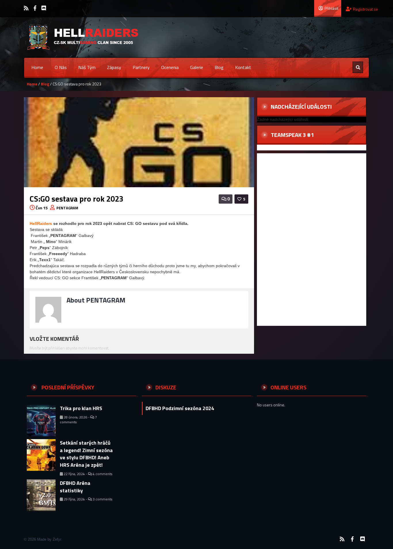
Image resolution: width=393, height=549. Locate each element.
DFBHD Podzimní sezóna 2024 (180, 408)
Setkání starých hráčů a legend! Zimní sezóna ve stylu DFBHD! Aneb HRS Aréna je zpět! (86, 454)
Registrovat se (365, 9)
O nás (61, 67)
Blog (219, 67)
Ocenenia (170, 67)
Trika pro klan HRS (81, 408)
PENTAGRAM (67, 208)
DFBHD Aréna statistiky (75, 486)
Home (37, 67)
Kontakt (243, 67)
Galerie (196, 67)
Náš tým (87, 67)
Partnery (141, 67)
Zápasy (114, 67)
